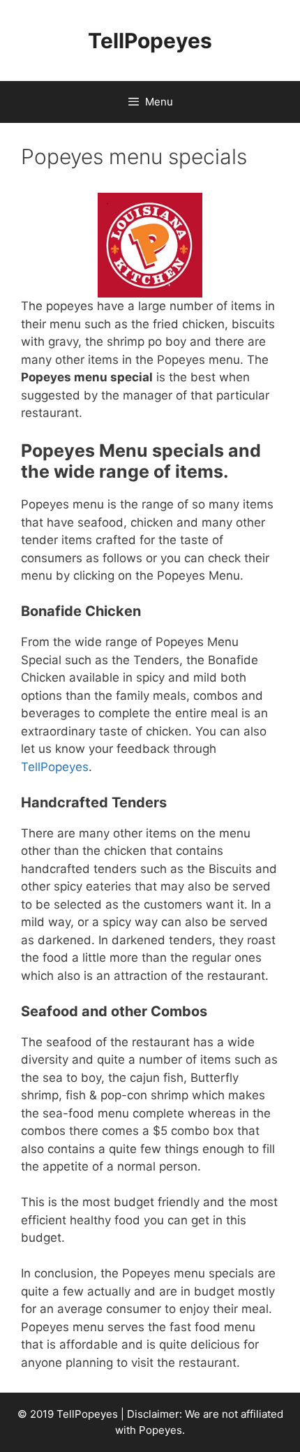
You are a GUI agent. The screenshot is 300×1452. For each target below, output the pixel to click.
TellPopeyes (150, 40)
